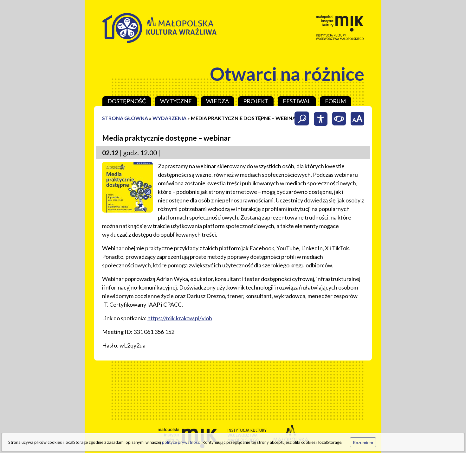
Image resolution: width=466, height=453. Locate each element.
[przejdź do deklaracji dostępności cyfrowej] (320, 118)
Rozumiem (363, 442)
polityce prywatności (181, 442)
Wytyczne (176, 101)
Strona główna (125, 118)
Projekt (256, 101)
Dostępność (126, 101)
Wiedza (217, 101)
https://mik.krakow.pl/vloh (179, 318)
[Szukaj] (302, 118)
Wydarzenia (169, 118)
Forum (335, 101)
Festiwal (297, 101)
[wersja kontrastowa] (339, 118)
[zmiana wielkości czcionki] (357, 118)
